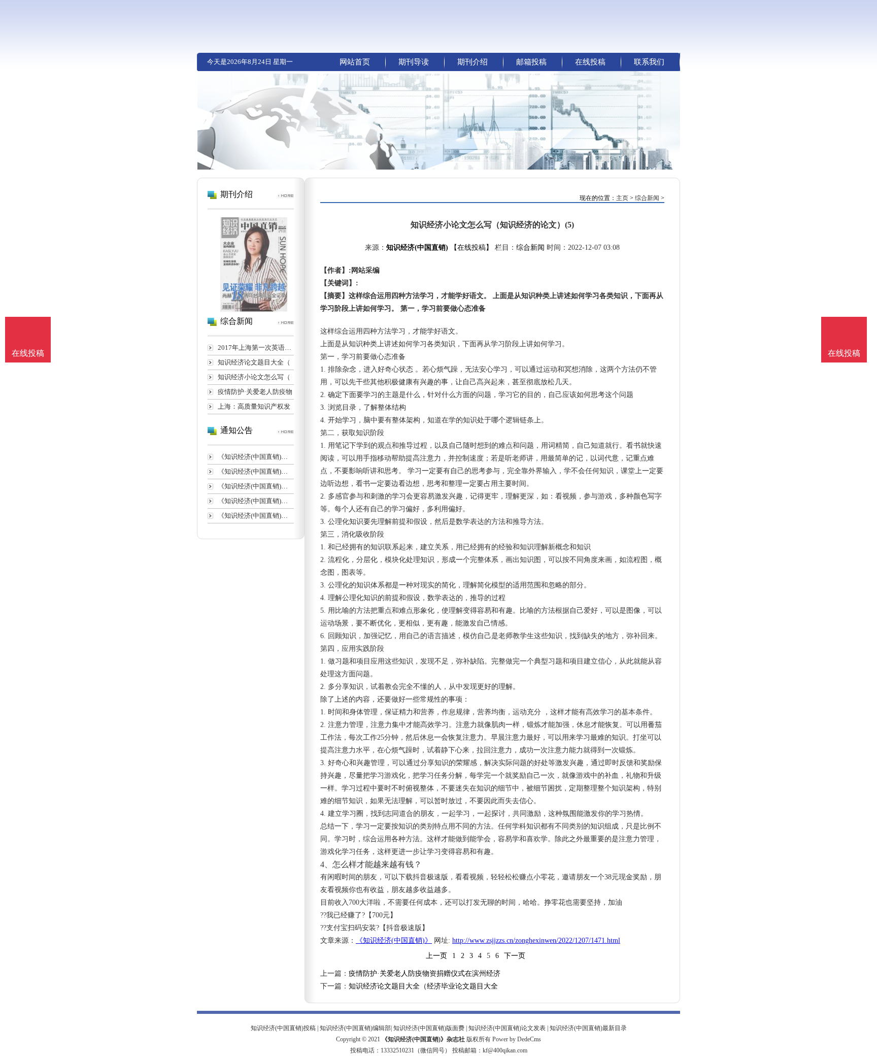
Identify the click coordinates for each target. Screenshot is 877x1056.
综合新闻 (647, 198)
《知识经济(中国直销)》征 (256, 456)
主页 (622, 198)
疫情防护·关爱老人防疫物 (255, 391)
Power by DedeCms (516, 1039)
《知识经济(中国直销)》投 (256, 471)
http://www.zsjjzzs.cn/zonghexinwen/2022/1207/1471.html (536, 940)
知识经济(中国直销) (417, 247)
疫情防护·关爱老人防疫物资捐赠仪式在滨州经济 (424, 973)
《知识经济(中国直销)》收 (256, 486)
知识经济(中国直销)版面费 (428, 1028)
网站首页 (355, 62)
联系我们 (649, 62)
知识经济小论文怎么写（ (254, 377)
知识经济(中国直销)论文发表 (507, 1028)
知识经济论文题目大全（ (254, 362)
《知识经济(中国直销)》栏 (256, 515)
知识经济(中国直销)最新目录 (588, 1028)
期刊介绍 (472, 62)
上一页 (436, 956)
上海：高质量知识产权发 (254, 406)
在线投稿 (590, 62)
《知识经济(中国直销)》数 (256, 501)
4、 (326, 864)
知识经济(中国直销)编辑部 (355, 1028)
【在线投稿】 (471, 247)
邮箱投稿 (531, 62)
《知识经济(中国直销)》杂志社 (423, 1039)
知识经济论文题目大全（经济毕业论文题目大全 (423, 986)
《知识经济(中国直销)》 (394, 940)
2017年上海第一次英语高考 (258, 347)
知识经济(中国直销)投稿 (283, 1028)
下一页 (514, 956)
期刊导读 (413, 62)
